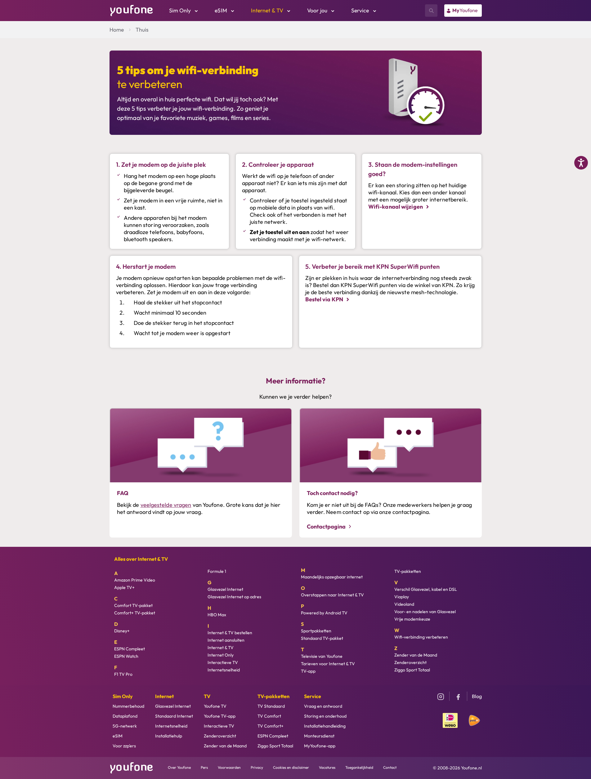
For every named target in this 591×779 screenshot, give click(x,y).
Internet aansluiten (226, 640)
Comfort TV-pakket (133, 605)
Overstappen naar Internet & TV (332, 595)
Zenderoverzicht (410, 662)
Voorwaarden (229, 767)
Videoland (404, 604)
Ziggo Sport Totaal (412, 670)
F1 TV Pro (123, 674)
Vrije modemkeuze (412, 619)
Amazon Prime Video (134, 580)
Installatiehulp (168, 736)
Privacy (257, 767)
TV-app (308, 671)
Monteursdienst (319, 736)
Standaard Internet (174, 716)
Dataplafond (125, 716)
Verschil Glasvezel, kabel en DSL (425, 589)
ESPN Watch (126, 656)
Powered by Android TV (324, 613)
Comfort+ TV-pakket (134, 613)
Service (312, 696)
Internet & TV (221, 647)
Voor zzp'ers (124, 746)
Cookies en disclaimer (291, 767)
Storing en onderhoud (325, 716)
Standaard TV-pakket (322, 638)
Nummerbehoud (128, 706)
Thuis (142, 29)
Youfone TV (215, 706)
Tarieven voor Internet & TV (328, 663)
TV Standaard (271, 706)
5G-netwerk (125, 726)
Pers (204, 767)
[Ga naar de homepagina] (132, 10)
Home (117, 29)
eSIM (118, 736)
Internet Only (221, 655)
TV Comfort (269, 716)
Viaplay (401, 597)
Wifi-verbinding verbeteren (421, 637)
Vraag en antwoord (323, 706)
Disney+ (122, 631)
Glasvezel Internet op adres (234, 597)
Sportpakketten (316, 631)
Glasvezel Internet (225, 589)
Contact (389, 767)
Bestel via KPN (324, 299)
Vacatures (327, 767)
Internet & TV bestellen (230, 632)
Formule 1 (217, 571)
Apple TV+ (124, 587)
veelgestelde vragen (166, 504)
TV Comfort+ (270, 726)
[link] (463, 10)
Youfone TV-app (219, 716)
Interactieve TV (223, 662)
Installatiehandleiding (325, 726)
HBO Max (217, 614)
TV (207, 696)
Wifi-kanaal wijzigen (396, 206)
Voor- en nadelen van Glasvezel (425, 611)
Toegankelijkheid (359, 767)
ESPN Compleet (129, 649)
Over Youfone (179, 767)
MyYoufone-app (319, 746)
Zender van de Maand (415, 655)
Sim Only (123, 696)
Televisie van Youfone (322, 656)
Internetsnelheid (224, 670)
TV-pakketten (407, 571)
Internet (164, 696)
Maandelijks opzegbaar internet (332, 577)
